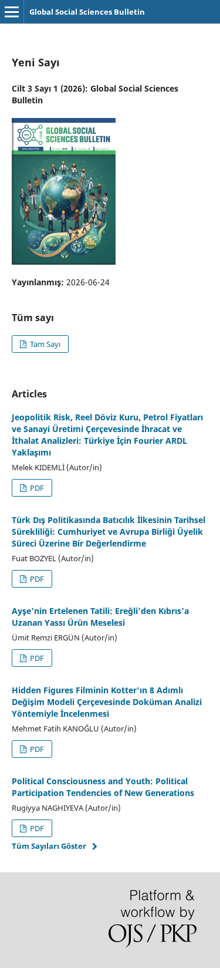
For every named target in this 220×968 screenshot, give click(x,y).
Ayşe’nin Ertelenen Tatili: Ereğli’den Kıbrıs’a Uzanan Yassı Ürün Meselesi (100, 616)
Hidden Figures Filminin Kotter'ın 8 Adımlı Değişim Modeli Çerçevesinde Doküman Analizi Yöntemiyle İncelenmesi (107, 701)
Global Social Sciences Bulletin (87, 11)
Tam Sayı (44, 344)
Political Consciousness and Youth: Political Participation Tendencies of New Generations (103, 786)
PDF (36, 488)
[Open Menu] (11, 11)
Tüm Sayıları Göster (49, 846)
